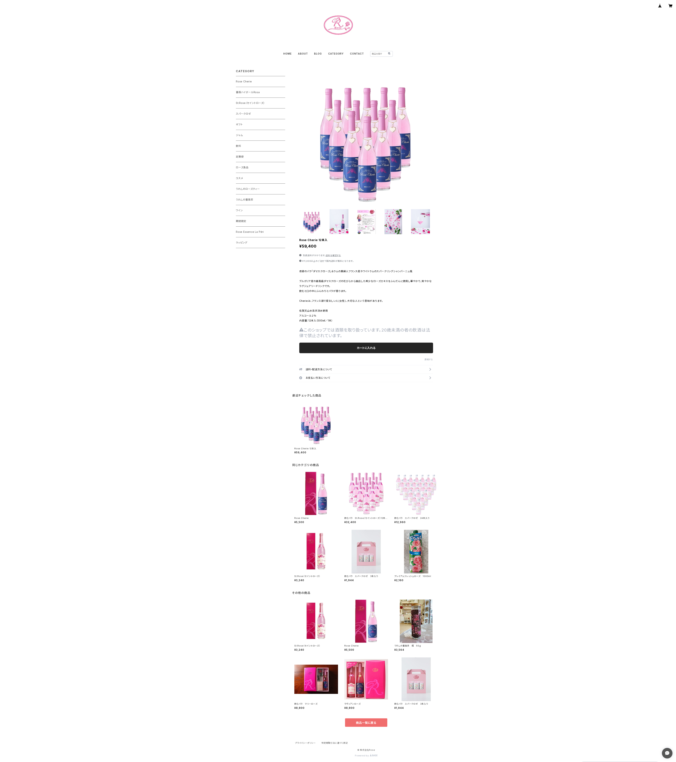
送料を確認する (333, 255)
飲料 (238, 145)
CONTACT (357, 53)
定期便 (240, 156)
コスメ (239, 178)
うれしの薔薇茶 (244, 199)
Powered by (362, 755)
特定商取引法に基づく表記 (334, 743)
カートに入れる (366, 348)
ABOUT (303, 53)
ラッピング (241, 242)
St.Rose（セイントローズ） (250, 102)
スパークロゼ (243, 113)
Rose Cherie (244, 81)
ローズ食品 (242, 167)
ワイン (239, 210)
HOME (287, 53)
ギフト (239, 124)
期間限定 (241, 221)
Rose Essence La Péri (250, 231)
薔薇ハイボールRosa (248, 92)
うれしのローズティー (248, 188)
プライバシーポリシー (305, 743)
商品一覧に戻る (366, 722)
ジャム (239, 135)
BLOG (318, 53)
